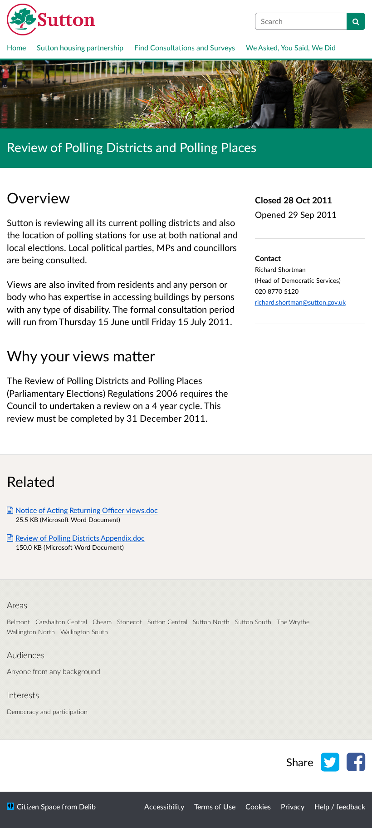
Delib (87, 806)
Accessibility (164, 806)
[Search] (356, 21)
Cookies (258, 806)
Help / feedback (339, 806)
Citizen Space (38, 806)
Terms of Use (214, 806)
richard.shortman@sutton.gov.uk (300, 302)
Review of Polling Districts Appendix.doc (80, 537)
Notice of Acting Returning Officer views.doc (86, 510)
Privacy (292, 806)
